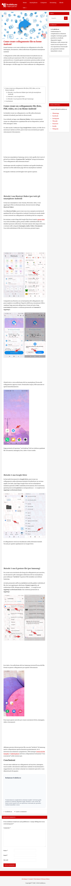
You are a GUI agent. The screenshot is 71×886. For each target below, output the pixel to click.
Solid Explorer (14, 754)
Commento (7, 828)
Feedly (54, 126)
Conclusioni (9, 101)
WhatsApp (55, 113)
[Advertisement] (24, 77)
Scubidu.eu (8, 811)
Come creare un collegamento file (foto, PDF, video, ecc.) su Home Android (22, 89)
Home (25, 2)
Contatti (30, 879)
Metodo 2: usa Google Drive (16, 96)
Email (5, 855)
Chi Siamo (24, 879)
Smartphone (33, 2)
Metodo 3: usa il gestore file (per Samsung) (20, 99)
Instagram (55, 118)
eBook (61, 2)
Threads (54, 121)
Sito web (5, 860)
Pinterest (55, 123)
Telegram (55, 129)
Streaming (53, 2)
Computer (43, 2)
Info (24, 7)
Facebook (55, 116)
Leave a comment (21, 811)
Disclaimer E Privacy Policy (41, 879)
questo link (41, 219)
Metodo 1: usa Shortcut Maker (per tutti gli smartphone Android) (24, 93)
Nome (5, 850)
